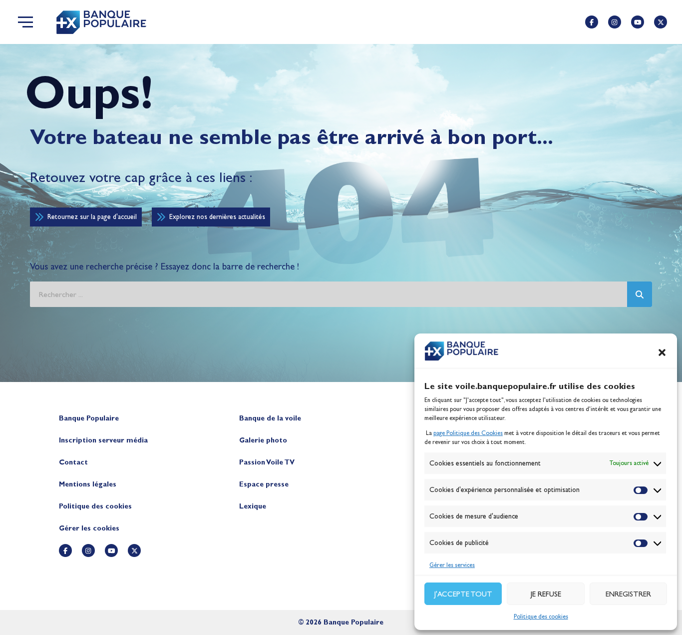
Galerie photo (263, 440)
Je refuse (546, 594)
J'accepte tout (463, 594)
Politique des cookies (541, 616)
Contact (73, 462)
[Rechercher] (639, 294)
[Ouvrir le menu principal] (25, 22)
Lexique (252, 506)
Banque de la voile (270, 418)
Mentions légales (87, 484)
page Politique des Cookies (468, 433)
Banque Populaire (89, 418)
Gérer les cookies (89, 528)
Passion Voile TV (267, 462)
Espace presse (264, 484)
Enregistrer (628, 594)
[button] (662, 353)
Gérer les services (452, 565)
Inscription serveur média (103, 440)
